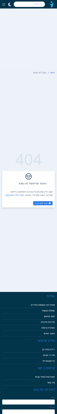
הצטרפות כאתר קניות (45, 376)
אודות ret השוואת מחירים (43, 304)
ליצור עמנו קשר (12, 195)
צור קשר (51, 382)
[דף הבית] (51, 4)
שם (53, 397)
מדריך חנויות (49, 355)
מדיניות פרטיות (48, 322)
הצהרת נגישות (48, 327)
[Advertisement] (28, 38)
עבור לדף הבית (41, 203)
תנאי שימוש (49, 316)
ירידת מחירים (48, 349)
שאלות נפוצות (48, 310)
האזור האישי (49, 333)
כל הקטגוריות (49, 360)
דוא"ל (52, 407)
